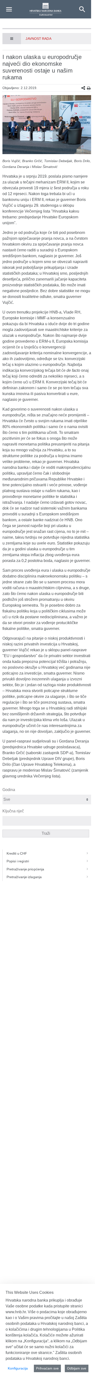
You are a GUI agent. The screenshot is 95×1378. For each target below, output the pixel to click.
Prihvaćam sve (47, 1368)
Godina (8, 790)
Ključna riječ (13, 811)
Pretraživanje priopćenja (25, 869)
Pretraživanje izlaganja (24, 877)
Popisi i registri (18, 861)
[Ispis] (88, 88)
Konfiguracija (18, 1368)
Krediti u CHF (17, 853)
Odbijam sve (76, 1368)
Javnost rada (38, 39)
